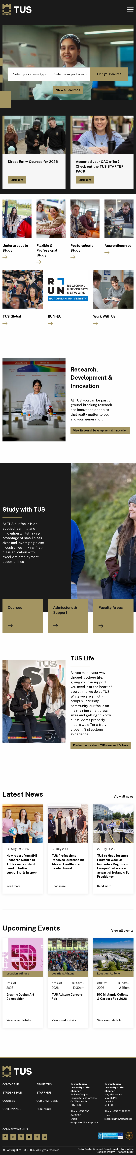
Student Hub (12, 1092)
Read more (13, 886)
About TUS (44, 1084)
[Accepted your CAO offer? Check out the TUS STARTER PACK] (102, 135)
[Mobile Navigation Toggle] (130, 10)
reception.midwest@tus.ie (118, 1119)
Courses (8, 1100)
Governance (11, 1109)
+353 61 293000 (121, 1111)
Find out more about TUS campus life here (100, 745)
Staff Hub (44, 1092)
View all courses (68, 90)
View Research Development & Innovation (100, 430)
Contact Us (11, 1084)
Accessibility (125, 1152)
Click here (16, 180)
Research (43, 1109)
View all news (124, 796)
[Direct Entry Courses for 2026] (34, 135)
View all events (122, 930)
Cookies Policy (106, 1152)
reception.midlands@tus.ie (84, 1122)
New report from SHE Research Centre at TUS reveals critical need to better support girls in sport (21, 864)
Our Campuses (47, 1100)
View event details (18, 1020)
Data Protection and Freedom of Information (106, 1149)
